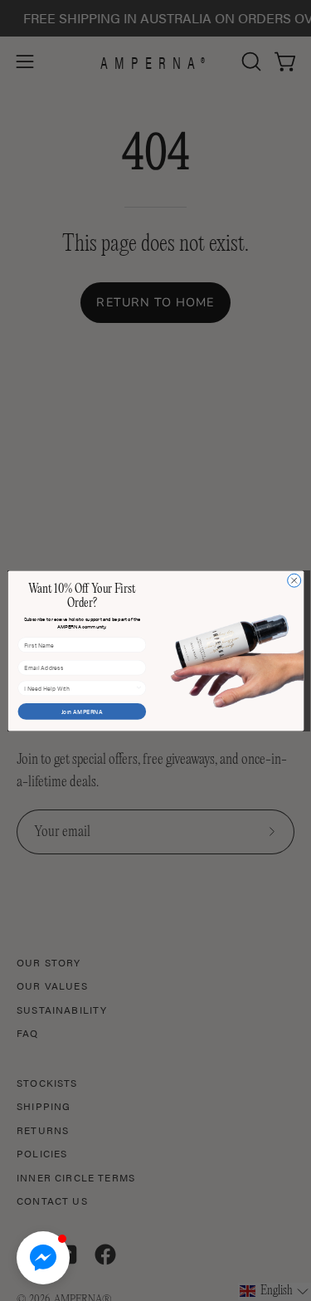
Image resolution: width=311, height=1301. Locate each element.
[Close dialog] (293, 580)
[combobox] (79, 688)
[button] (43, 1257)
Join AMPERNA (81, 711)
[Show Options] (138, 688)
